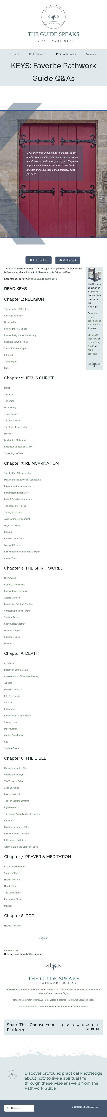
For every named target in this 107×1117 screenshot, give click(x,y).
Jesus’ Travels (11, 414)
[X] (67, 1025)
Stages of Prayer (12, 873)
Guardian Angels (12, 630)
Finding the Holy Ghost (15, 329)
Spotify (91, 346)
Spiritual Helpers (12, 637)
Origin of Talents (12, 525)
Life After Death (12, 696)
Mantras (8, 906)
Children (14, 689)
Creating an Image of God (16, 827)
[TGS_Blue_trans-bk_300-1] (12, 1070)
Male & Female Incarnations (18, 499)
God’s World (10, 578)
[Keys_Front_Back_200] (94, 267)
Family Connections (14, 538)
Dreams (8, 643)
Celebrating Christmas (15, 440)
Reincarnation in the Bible (16, 833)
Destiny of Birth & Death (16, 670)
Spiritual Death (11, 748)
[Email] (97, 1029)
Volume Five (81, 989)
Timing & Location (13, 512)
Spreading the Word (14, 453)
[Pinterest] (97, 1025)
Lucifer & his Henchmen (16, 591)
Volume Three (52, 989)
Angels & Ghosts (12, 597)
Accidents (9, 663)
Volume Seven (46, 993)
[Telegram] (87, 1025)
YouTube (95, 342)
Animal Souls (10, 558)
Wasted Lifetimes (12, 545)
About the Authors (28, 1006)
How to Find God (12, 925)
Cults (6, 368)
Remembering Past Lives (16, 492)
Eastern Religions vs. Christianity (20, 335)
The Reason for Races (15, 506)
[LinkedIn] (77, 1025)
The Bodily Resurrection (15, 427)
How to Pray (10, 886)
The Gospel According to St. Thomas (22, 814)
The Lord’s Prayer (12, 892)
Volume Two (37, 989)
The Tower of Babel (13, 781)
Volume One (23, 989)
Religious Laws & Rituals (16, 342)
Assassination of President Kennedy (22, 676)
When (7, 689)
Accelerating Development (17, 519)
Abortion (8, 702)
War (6, 742)
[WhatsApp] (82, 1025)
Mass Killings (10, 728)
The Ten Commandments (16, 801)
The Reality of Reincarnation (18, 473)
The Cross (9, 401)
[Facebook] (62, 1025)
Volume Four (67, 989)
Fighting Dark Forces (14, 584)
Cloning (8, 532)
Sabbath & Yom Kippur (15, 348)
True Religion (10, 361)
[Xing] (92, 1029)
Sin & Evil (8, 355)
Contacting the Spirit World (17, 610)
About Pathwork (46, 1006)
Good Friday (10, 407)
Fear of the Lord (12, 794)
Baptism (8, 820)
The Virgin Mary (12, 420)
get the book (51, 278)
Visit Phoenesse (80, 1006)
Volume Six (94, 989)
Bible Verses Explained (15, 840)
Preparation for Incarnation (17, 486)
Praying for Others (13, 899)
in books (81, 1000)
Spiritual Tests (11, 617)
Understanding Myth (14, 774)
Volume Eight (61, 993)
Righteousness (11, 807)
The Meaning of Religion (16, 309)
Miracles (8, 433)
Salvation (9, 394)
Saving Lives (10, 722)
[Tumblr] (92, 1025)
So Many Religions (13, 315)
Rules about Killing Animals (17, 715)
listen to (34, 278)
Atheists (8, 683)
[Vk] (87, 1029)
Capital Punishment (14, 735)
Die (20, 689)
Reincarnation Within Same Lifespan (22, 551)
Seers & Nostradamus (14, 623)
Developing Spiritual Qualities (18, 604)
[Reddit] (72, 1025)
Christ (7, 388)
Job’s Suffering (11, 788)
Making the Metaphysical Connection (22, 479)
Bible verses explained (55, 1000)
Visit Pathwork (63, 1006)
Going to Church (12, 322)
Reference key (11, 950)
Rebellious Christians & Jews (18, 446)
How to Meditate (12, 879)
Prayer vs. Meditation (14, 866)
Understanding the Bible (16, 768)
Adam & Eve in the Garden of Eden (21, 846)
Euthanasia (9, 709)
